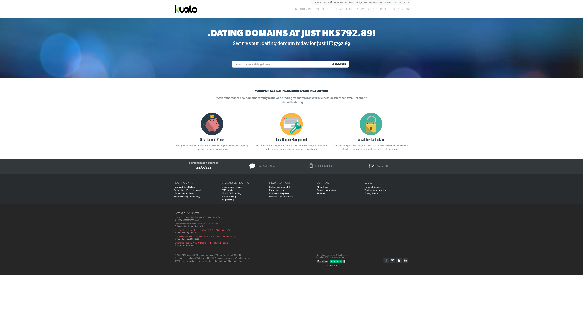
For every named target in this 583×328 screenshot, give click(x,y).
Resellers (387, 9)
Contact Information (326, 190)
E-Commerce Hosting (232, 187)
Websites (322, 9)
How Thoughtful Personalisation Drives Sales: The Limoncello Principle (206, 236)
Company (404, 9)
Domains (306, 9)
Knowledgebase (359, 2)
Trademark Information (376, 190)
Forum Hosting (229, 196)
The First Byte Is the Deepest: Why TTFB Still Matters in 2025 (202, 230)
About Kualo (323, 187)
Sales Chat (341, 2)
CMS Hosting (228, 190)
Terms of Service (373, 187)
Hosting (337, 9)
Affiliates (321, 193)
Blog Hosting (228, 199)
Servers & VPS (367, 9)
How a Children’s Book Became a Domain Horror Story (199, 217)
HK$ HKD (403, 2)
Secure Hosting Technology (187, 196)
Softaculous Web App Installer (188, 190)
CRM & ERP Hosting (231, 193)
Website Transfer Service (281, 196)
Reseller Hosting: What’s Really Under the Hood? (196, 224)
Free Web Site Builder (184, 187)
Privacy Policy (371, 193)
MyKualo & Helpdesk (279, 193)
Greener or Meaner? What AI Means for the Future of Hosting (201, 243)
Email (350, 9)
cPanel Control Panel (184, 193)
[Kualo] (202, 9)
